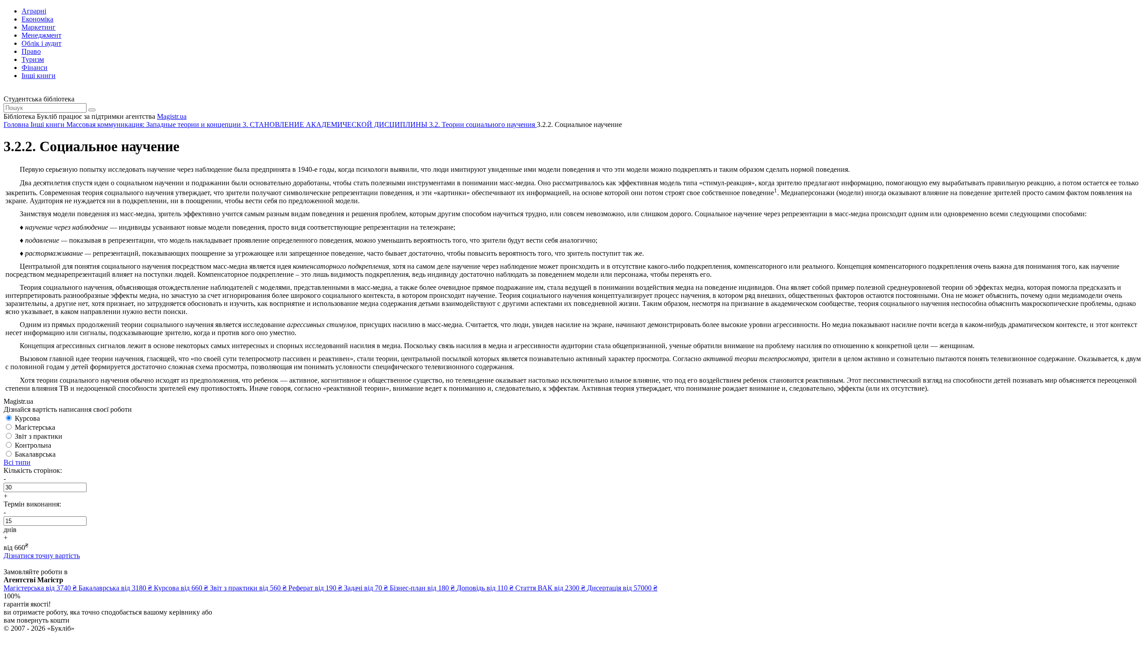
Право (31, 51)
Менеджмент (41, 35)
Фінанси (35, 67)
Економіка (37, 19)
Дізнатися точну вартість (42, 555)
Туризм (33, 59)
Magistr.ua (172, 116)
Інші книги (39, 75)
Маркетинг (39, 27)
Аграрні (34, 11)
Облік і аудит (41, 43)
